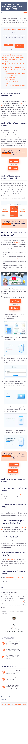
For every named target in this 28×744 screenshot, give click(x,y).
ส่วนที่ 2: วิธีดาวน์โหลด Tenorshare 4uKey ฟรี (13, 57)
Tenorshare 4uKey (17, 242)
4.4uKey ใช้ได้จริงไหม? (10, 79)
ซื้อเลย (9, 45)
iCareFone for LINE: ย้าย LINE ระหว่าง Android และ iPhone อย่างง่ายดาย (12, 679)
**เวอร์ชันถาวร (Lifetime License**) (15, 577)
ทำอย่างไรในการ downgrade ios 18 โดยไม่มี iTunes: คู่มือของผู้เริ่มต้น (13, 657)
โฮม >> (4, 696)
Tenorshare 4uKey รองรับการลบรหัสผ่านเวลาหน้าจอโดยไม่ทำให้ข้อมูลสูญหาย (13, 672)
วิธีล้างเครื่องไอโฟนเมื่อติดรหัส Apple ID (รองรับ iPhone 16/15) (13, 650)
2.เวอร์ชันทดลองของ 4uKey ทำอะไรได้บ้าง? (15, 73)
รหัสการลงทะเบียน (14, 196)
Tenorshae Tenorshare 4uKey (14, 30)
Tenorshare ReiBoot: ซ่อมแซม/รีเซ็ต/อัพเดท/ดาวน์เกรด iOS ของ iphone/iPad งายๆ (13, 687)
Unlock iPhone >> (9, 696)
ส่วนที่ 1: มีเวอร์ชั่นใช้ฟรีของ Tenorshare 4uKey (14, 55)
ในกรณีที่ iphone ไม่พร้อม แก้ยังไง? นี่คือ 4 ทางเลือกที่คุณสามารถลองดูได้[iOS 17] (13, 643)
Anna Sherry (6, 13)
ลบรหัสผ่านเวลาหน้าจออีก (15, 259)
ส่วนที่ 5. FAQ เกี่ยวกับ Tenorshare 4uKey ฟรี (13, 67)
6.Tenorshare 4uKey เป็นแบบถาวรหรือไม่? (15, 85)
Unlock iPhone (15, 15)
